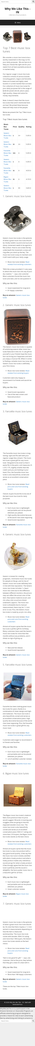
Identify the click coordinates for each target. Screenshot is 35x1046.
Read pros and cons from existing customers (18, 619)
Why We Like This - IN (17, 10)
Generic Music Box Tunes (7, 135)
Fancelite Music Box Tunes (7, 152)
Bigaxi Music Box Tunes (7, 179)
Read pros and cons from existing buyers (18, 486)
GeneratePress (17, 1004)
